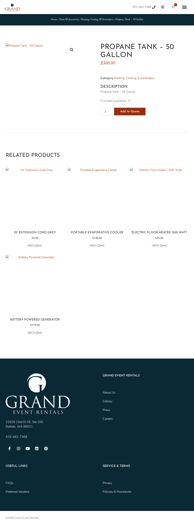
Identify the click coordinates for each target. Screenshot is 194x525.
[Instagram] (18, 448)
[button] (184, 7)
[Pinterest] (46, 448)
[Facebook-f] (9, 448)
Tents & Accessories (69, 19)
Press (106, 410)
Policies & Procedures (117, 492)
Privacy (107, 483)
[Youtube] (27, 448)
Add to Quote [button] (34, 245)
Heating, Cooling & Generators (97, 19)
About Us (109, 392)
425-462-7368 (16, 437)
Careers (108, 419)
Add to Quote (129, 111)
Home (54, 19)
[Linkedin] (37, 448)
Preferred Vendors (17, 492)
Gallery (107, 401)
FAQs (9, 483)
